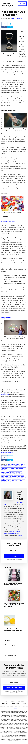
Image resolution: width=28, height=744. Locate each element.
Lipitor (3, 477)
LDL (18, 476)
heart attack (17, 475)
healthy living (9, 475)
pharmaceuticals (21, 477)
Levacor (21, 476)
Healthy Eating (20, 465)
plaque (3, 479)
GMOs (14, 473)
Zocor (10, 481)
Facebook (20, 535)
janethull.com (5, 394)
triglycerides (13, 480)
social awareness (16, 479)
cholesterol (19, 472)
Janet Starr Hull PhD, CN (7, 4)
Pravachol (8, 479)
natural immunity (10, 468)
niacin (14, 477)
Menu (23, 3)
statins (7, 480)
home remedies (13, 476)
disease (18, 464)
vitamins (3, 469)
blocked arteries (10, 472)
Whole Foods (4, 481)
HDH (17, 473)
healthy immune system (7, 467)
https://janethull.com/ (7, 452)
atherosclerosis (13, 471)
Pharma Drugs (19, 468)
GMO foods (9, 473)
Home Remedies (18, 467)
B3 (19, 471)
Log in (15, 708)
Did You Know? (11, 464)
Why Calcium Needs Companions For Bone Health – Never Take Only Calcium (14, 604)
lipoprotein (9, 477)
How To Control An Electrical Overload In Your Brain (13, 583)
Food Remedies (12, 465)
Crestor (3, 473)
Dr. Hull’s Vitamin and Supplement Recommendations (13, 629)
